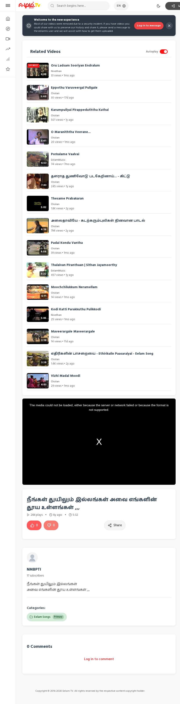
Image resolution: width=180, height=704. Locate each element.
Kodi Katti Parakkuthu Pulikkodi (76, 309)
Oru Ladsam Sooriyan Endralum (75, 65)
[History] (8, 29)
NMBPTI (34, 569)
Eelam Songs (48, 617)
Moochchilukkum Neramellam (74, 287)
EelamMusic (58, 160)
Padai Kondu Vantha (67, 243)
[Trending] (8, 49)
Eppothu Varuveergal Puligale (74, 87)
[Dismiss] (169, 25)
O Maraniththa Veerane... (71, 132)
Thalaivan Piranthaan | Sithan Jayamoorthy (84, 265)
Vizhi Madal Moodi (65, 376)
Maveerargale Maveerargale (73, 331)
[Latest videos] (8, 39)
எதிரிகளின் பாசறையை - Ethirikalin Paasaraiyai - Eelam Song (102, 353)
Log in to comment (99, 659)
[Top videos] (8, 59)
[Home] (8, 18)
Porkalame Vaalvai (65, 154)
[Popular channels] (8, 69)
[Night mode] (158, 6)
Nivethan (56, 71)
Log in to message (149, 25)
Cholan (55, 93)
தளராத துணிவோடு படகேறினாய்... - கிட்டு (90, 176)
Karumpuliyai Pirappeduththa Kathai (80, 110)
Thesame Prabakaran (67, 198)
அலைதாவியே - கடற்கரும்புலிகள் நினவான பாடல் (98, 220)
